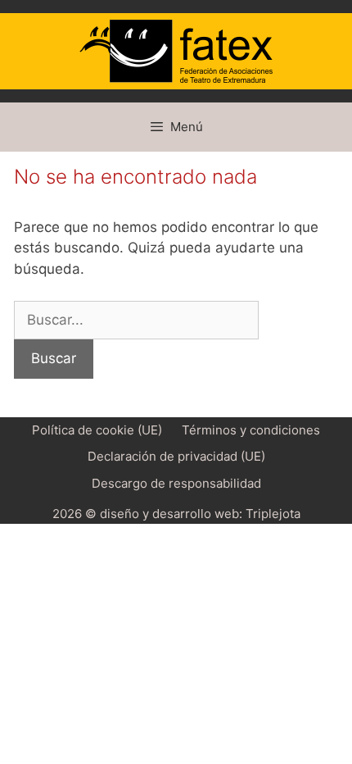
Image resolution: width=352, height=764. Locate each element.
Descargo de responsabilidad (176, 483)
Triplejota (273, 513)
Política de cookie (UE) (97, 430)
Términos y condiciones (251, 430)
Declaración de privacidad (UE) (176, 456)
